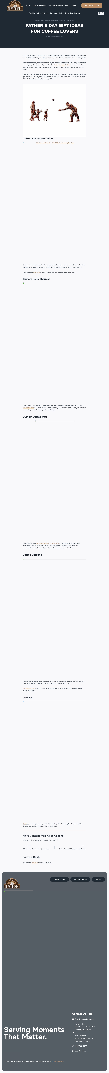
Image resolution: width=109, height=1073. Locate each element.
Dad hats (26, 824)
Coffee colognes (28, 688)
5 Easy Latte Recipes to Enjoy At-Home (36, 847)
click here (36, 272)
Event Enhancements (56, 5)
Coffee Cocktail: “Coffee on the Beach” (72, 847)
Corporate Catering (56, 13)
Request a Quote (92, 5)
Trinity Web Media (58, 1061)
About (28, 5)
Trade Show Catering (72, 13)
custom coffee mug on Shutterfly (47, 543)
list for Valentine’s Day (61, 65)
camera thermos (28, 408)
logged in (35, 863)
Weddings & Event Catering (38, 13)
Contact (74, 5)
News (67, 5)
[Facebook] (99, 13)
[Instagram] (102, 13)
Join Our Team (80, 1051)
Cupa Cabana (51, 36)
